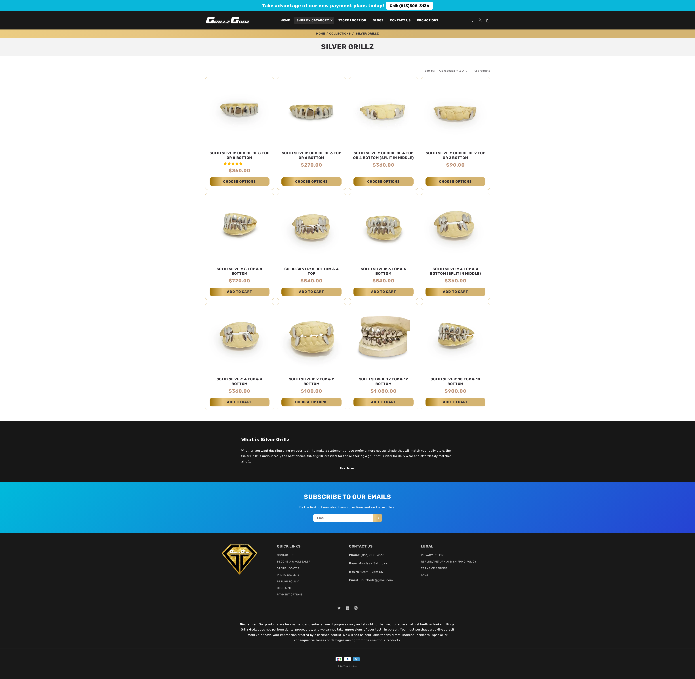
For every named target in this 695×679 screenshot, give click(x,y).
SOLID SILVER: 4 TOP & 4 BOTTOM (239, 381)
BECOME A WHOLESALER (293, 561)
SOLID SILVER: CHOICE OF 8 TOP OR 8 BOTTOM (239, 155)
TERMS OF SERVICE (434, 568)
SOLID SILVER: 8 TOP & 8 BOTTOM (239, 271)
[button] (314, 20)
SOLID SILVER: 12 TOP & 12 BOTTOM (383, 381)
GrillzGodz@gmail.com (376, 580)
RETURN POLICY (288, 581)
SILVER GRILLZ (367, 33)
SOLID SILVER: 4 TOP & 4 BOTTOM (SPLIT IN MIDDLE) (455, 271)
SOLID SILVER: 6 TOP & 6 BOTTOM (383, 271)
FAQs (424, 574)
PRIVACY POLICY (432, 555)
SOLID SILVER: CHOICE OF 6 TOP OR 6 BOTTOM (311, 155)
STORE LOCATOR (288, 568)
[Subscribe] (377, 518)
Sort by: (430, 70)
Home (320, 33)
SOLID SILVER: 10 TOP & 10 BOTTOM (455, 381)
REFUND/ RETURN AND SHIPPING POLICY (448, 561)
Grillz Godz (351, 666)
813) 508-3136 (373, 555)
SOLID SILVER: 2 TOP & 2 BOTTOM (311, 381)
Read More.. (347, 468)
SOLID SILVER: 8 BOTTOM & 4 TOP (311, 271)
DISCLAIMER (285, 588)
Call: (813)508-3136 (409, 5)
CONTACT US (285, 555)
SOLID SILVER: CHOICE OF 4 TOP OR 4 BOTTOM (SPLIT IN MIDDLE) (383, 155)
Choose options (239, 181)
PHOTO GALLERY (288, 574)
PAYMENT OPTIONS (289, 594)
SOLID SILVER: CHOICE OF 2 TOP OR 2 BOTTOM (455, 155)
